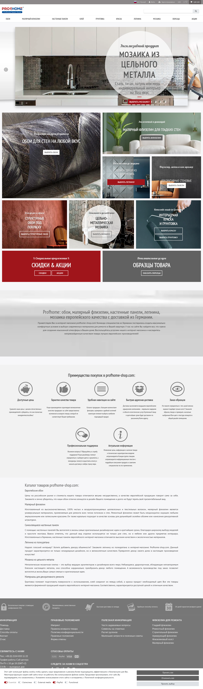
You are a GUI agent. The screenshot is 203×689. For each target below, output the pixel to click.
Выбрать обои (51, 152)
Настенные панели (60, 19)
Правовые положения (62, 636)
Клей (82, 19)
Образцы (176, 19)
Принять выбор (168, 684)
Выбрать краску (168, 230)
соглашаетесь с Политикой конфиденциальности (92, 677)
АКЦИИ (60, 273)
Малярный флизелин (31, 19)
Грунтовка (100, 19)
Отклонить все (168, 678)
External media (44, 682)
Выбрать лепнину (126, 182)
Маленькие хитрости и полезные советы (122, 636)
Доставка (5, 629)
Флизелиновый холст (163, 639)
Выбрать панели (176, 185)
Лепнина (137, 19)
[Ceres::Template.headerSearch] (196, 11)
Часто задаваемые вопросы (116, 625)
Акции (194, 19)
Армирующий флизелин (164, 636)
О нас (3, 639)
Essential (12, 682)
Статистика (27, 682)
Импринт (55, 625)
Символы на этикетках (113, 629)
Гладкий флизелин (161, 625)
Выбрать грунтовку (168, 237)
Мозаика (157, 19)
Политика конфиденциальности (67, 632)
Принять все (168, 672)
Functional (73, 682)
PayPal (60, 682)
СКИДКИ (42, 273)
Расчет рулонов (110, 632)
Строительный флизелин (165, 632)
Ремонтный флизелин (163, 629)
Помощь (4, 625)
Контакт (4, 636)
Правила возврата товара (64, 629)
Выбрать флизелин (152, 138)
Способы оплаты (9, 632)
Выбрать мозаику (139, 101)
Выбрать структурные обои (34, 234)
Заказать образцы (152, 273)
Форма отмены (58, 639)
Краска (119, 19)
